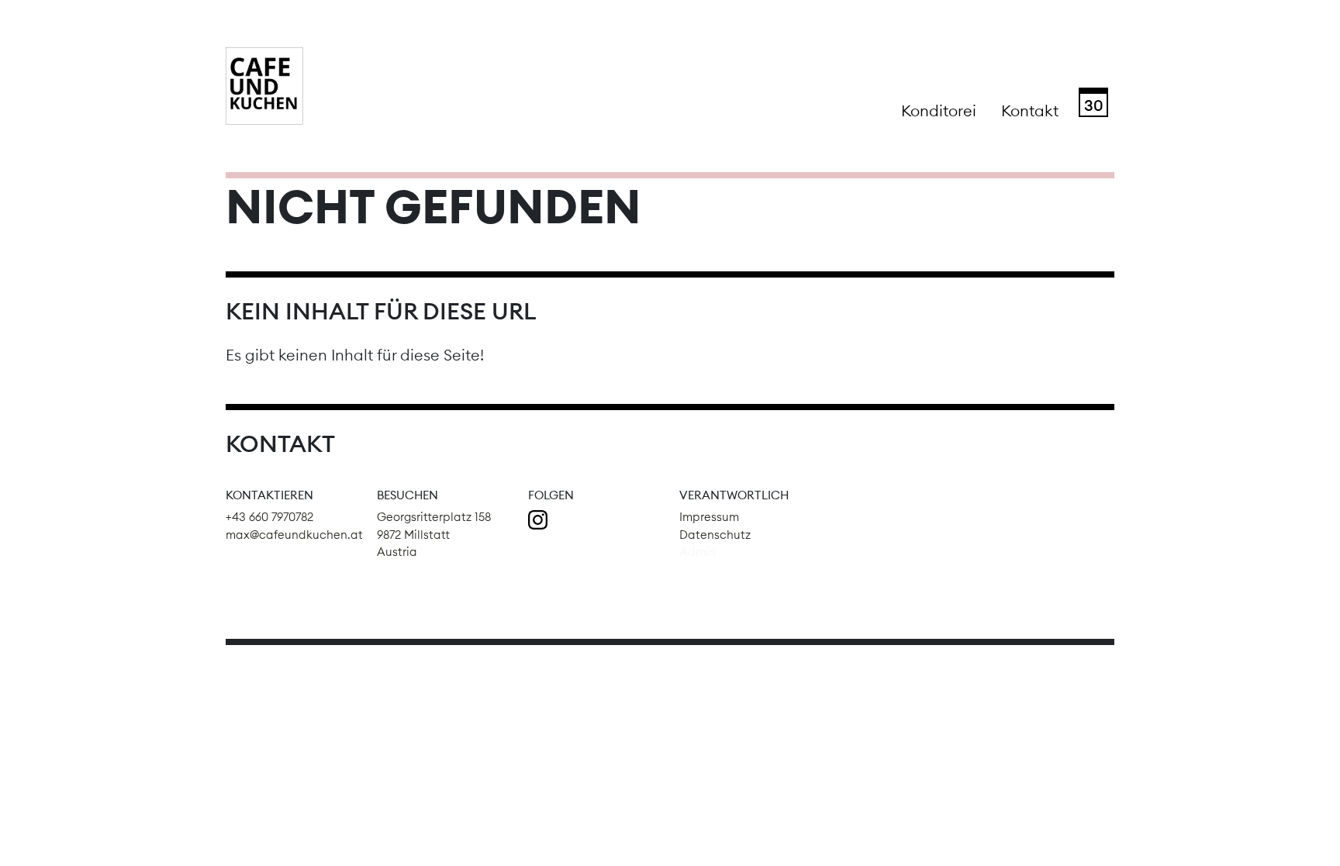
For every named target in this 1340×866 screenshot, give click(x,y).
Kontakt (1030, 110)
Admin (697, 551)
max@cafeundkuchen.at (294, 534)
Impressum (709, 516)
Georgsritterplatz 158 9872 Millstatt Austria (434, 534)
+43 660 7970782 (269, 516)
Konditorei (938, 110)
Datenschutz (715, 534)
